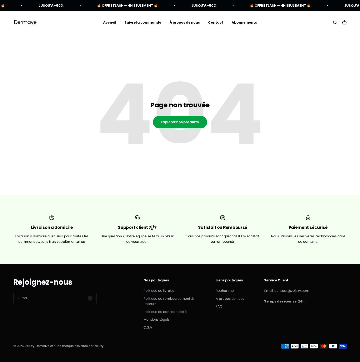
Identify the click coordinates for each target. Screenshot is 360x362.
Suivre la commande (143, 22)
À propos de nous (185, 22)
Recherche (225, 290)
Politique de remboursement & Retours (169, 301)
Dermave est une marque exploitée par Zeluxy (70, 346)
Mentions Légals (157, 319)
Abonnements (244, 22)
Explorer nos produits (180, 122)
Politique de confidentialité (165, 311)
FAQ (219, 306)
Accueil (109, 22)
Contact (215, 22)
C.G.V (148, 327)
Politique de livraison (160, 290)
